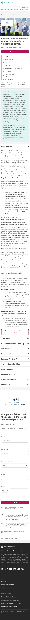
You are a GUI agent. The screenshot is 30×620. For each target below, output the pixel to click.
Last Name (5, 449)
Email (3, 474)
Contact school (15, 52)
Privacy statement (5, 532)
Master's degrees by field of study (10, 600)
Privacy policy (16, 616)
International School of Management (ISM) (14, 38)
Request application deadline (13, 68)
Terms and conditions (7, 616)
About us (3, 581)
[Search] (23, 2)
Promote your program (7, 584)
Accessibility (23, 616)
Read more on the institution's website (15, 332)
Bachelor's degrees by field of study (11, 603)
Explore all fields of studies (8, 597)
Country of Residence (8, 462)
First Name (5, 437)
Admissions (14, 9)
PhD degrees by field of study (9, 606)
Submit (15, 502)
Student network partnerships (9, 588)
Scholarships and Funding (24, 8)
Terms (20, 531)
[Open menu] (27, 2)
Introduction (5, 9)
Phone (3, 487)
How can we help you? (8, 424)
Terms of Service (10, 538)
